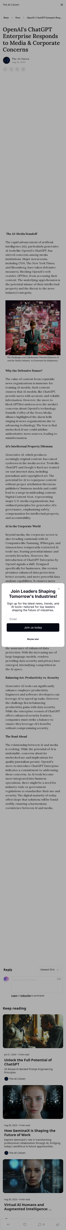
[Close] (58, 588)
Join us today (33, 627)
